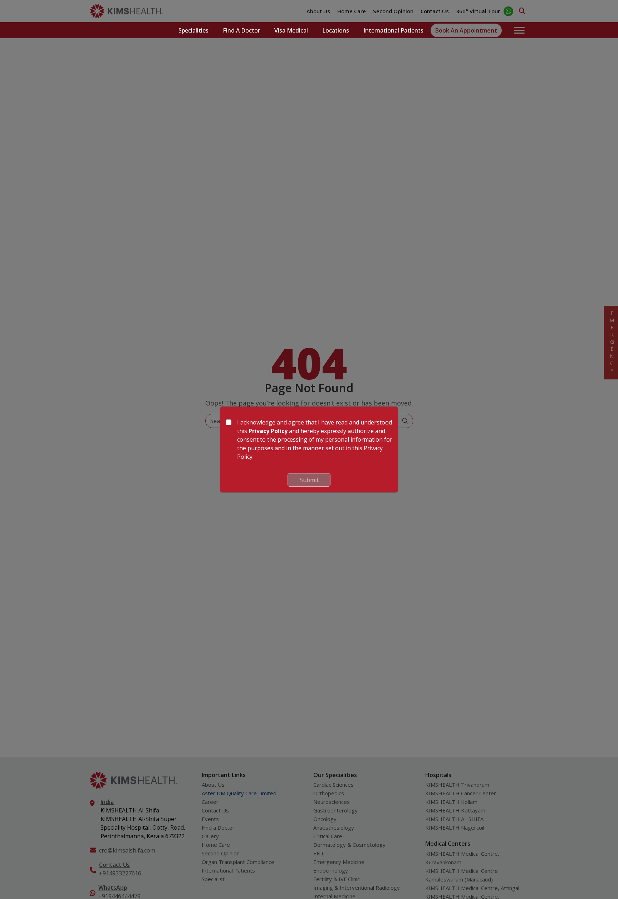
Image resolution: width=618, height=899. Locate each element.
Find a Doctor (241, 30)
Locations (335, 30)
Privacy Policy (268, 431)
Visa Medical (291, 30)
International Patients (393, 30)
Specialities (193, 30)
